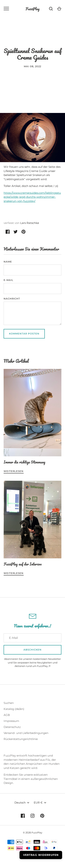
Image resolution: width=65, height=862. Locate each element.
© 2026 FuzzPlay (32, 832)
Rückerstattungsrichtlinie (21, 739)
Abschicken (32, 649)
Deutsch (20, 802)
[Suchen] (51, 9)
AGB (7, 715)
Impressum (11, 721)
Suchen (9, 703)
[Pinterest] (42, 816)
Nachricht (12, 298)
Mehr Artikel (16, 361)
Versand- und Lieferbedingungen (26, 733)
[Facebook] (23, 816)
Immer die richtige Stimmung (24, 462)
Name (8, 261)
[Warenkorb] (59, 9)
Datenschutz (12, 727)
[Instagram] (32, 816)
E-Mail (8, 280)
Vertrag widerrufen (40, 855)
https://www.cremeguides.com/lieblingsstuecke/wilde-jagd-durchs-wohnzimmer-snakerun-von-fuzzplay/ (32, 197)
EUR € (38, 802)
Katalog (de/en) (14, 709)
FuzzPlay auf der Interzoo (23, 564)
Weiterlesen (14, 471)
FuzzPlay (32, 9)
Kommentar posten (24, 333)
